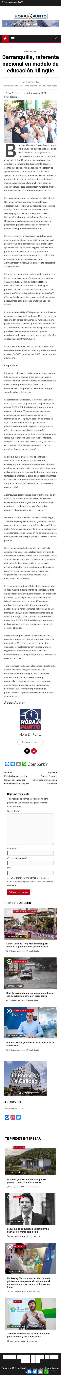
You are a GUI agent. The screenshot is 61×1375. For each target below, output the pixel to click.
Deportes (32, 912)
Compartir (38, 764)
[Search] (56, 38)
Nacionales (19, 1147)
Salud (30, 1011)
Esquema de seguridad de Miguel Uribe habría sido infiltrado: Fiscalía (28, 1230)
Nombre (12, 848)
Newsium (51, 1368)
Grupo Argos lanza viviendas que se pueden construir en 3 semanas (26, 1181)
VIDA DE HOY (19, 1246)
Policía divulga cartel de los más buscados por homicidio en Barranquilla (16, 778)
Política (18, 1302)
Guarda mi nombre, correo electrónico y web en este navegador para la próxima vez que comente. (30, 881)
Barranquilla (30, 51)
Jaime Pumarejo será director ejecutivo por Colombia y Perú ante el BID (28, 1335)
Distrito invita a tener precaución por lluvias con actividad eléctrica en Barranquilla (29, 994)
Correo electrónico (17, 858)
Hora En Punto (13, 93)
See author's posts (30, 742)
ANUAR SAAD (34, 1341)
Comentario (13, 810)
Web (9, 868)
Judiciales (18, 1197)
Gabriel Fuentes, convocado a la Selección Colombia (45, 778)
